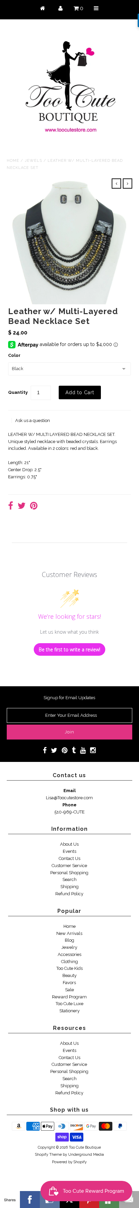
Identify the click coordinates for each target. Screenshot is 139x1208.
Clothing (69, 961)
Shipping (69, 886)
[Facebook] (30, 1199)
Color (14, 355)
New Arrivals (69, 933)
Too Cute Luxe (69, 1003)
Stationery (69, 1010)
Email (69, 790)
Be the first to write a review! (69, 649)
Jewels (33, 160)
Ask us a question (32, 420)
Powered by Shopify (69, 1162)
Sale (69, 989)
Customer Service (69, 865)
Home (13, 160)
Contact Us (69, 858)
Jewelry (69, 947)
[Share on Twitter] (22, 506)
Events (69, 851)
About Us (69, 844)
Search (69, 879)
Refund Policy (69, 893)
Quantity (18, 392)
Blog (69, 940)
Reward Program (69, 996)
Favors (69, 982)
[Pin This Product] (33, 506)
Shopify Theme (48, 1154)
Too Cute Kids (69, 968)
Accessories (69, 954)
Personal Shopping (69, 872)
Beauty (69, 975)
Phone (69, 804)
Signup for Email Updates (69, 697)
